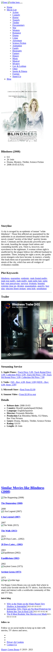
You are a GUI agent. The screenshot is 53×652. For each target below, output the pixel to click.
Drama (15, 35)
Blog (9, 79)
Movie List (12, 10)
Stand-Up (16, 76)
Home (9, 7)
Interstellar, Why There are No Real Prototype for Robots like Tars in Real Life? (29, 610)
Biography (17, 51)
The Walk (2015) (9, 530)
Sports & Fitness (19, 71)
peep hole (31, 288)
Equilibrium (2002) (10, 558)
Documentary (18, 25)
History (15, 56)
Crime (15, 38)
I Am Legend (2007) (10, 517)
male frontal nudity (38, 278)
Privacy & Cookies (15, 642)
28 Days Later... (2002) (12, 544)
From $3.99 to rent (27, 394)
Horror (15, 17)
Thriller (15, 22)
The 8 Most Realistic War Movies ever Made (27, 614)
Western (16, 30)
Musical (16, 61)
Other (15, 69)
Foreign (15, 74)
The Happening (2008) (12, 503)
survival (24, 283)
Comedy (16, 15)
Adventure (17, 40)
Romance (16, 33)
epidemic (25, 278)
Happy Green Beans (10, 649)
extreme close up (8, 286)
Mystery (16, 63)
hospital (41, 283)
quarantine (15, 278)
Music (15, 58)
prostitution (42, 288)
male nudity (22, 281)
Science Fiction (19, 43)
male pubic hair (35, 281)
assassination (30, 286)
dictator (20, 286)
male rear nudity (8, 281)
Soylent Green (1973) (11, 572)
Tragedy (16, 20)
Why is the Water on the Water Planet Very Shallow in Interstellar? (26, 605)
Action (15, 12)
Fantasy (15, 53)
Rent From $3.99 (27, 389)
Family (15, 48)
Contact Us (12, 644)
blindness (5, 278)
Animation (17, 45)
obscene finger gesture (16, 288)
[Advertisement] (26, 195)
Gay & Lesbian (19, 66)
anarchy (40, 286)
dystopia (32, 283)
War (14, 27)
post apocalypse (13, 283)
